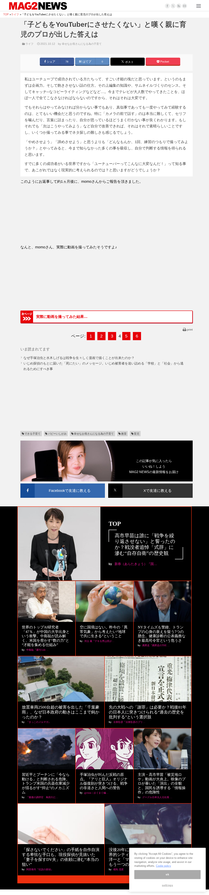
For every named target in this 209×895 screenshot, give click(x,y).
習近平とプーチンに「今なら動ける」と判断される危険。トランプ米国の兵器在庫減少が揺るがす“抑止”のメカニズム (46, 783)
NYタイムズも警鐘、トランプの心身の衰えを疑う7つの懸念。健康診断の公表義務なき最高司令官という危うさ (162, 634)
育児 (136, 433)
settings (167, 885)
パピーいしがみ (57, 433)
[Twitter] (173, 5)
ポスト (129, 62)
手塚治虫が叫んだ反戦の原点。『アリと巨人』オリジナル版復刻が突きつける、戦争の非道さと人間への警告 (104, 781)
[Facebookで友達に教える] (62, 484)
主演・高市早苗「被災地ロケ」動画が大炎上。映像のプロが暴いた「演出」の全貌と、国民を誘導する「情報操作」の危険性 (162, 783)
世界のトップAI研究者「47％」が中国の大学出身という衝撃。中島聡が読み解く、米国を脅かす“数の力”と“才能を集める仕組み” (46, 636)
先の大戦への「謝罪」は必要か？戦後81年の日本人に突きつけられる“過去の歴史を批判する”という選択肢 (147, 712)
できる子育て (32, 433)
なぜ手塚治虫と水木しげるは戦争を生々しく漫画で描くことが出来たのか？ (79, 358)
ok (167, 874)
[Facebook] (167, 5)
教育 (124, 433)
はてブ (86, 61)
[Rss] (178, 5)
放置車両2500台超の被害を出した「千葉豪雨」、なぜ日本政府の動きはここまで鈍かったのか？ (60, 712)
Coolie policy (163, 865)
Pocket (164, 61)
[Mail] (184, 5)
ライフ (29, 43)
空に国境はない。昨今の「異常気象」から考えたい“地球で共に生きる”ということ (104, 631)
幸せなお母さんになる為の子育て (82, 43)
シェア (50, 61)
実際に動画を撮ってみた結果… (62, 317)
